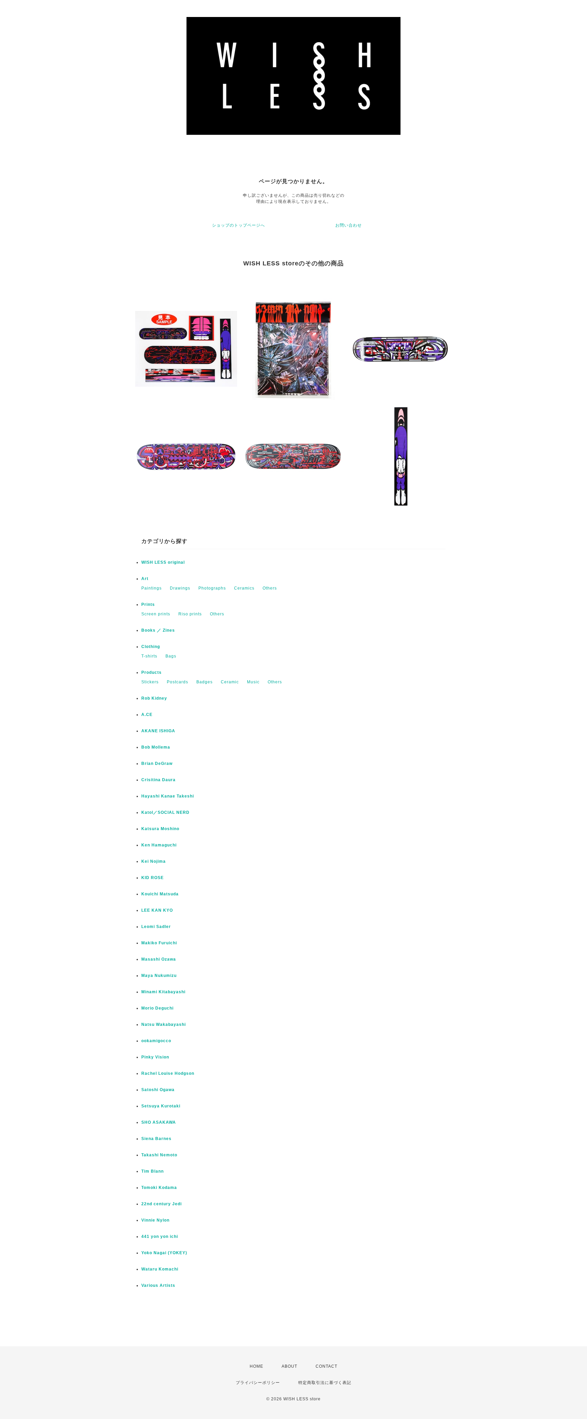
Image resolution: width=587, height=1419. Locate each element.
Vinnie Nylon (155, 1220)
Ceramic (230, 682)
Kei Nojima (153, 861)
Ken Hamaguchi (159, 845)
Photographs (212, 588)
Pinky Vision (155, 1057)
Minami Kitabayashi (163, 991)
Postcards (177, 682)
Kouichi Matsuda (160, 894)
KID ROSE (152, 877)
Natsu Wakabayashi (163, 1024)
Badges (204, 682)
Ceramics (244, 588)
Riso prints (190, 614)
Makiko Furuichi (159, 943)
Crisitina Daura (158, 779)
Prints (148, 604)
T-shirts (149, 656)
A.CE (147, 714)
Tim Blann (152, 1171)
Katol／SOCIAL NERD (165, 812)
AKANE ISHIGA (158, 731)
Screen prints (155, 614)
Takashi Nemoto (159, 1155)
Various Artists (158, 1285)
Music (253, 682)
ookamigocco (156, 1040)
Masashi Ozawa (158, 959)
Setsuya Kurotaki (160, 1106)
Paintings (151, 588)
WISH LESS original (163, 562)
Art (144, 578)
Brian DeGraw (157, 763)
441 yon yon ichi (159, 1236)
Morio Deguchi (157, 1008)
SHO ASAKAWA (158, 1122)
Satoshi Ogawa (158, 1089)
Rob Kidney (154, 698)
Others (270, 588)
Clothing (150, 646)
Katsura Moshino (160, 828)
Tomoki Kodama (159, 1187)
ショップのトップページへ (238, 225)
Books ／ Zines (158, 630)
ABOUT (289, 1366)
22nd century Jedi (161, 1204)
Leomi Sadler (156, 926)
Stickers (150, 682)
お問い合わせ (348, 225)
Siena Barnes (156, 1138)
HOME (256, 1366)
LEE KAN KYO (157, 910)
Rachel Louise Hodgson (167, 1073)
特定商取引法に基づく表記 (324, 1382)
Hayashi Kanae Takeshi (167, 796)
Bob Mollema (155, 747)
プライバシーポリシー (258, 1382)
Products (151, 672)
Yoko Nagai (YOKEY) (164, 1252)
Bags (170, 656)
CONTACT (326, 1366)
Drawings (180, 588)
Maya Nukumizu (159, 975)
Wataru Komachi (159, 1269)
